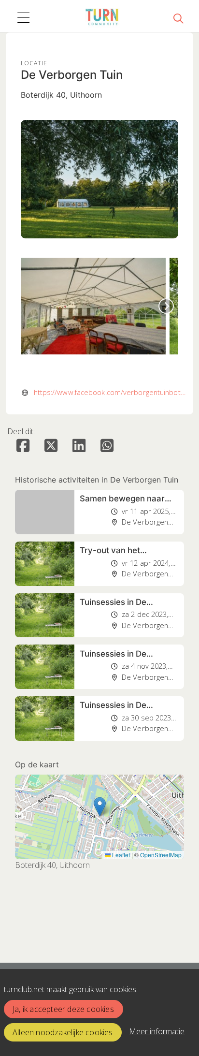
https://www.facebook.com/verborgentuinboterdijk (111, 392)
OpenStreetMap (161, 855)
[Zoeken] (178, 18)
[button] (100, 807)
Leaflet (120, 855)
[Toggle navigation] (23, 18)
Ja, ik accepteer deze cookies (63, 1009)
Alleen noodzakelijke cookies (63, 1032)
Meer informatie (157, 1031)
